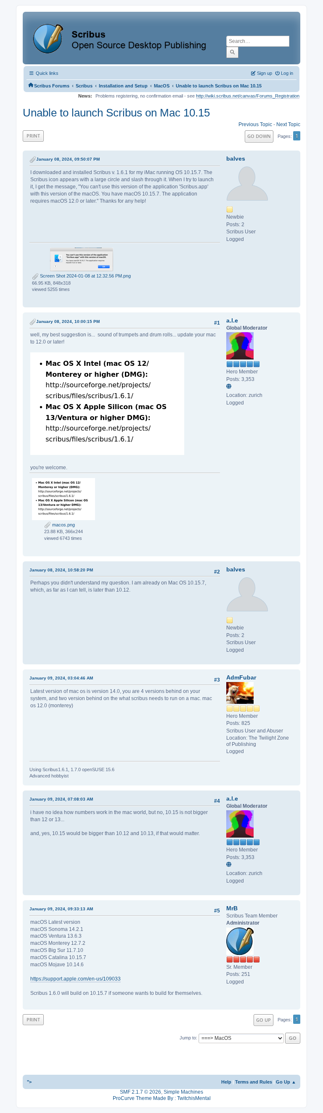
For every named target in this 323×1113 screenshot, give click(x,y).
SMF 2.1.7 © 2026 (140, 1092)
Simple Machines (183, 1092)
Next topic (288, 124)
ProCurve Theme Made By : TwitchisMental (162, 1098)
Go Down (259, 136)
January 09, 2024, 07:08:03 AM (61, 799)
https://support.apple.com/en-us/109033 (75, 979)
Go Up (263, 1020)
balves (235, 158)
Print (33, 135)
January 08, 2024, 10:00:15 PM (68, 321)
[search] (232, 52)
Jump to (188, 1037)
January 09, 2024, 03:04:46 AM (61, 678)
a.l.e (232, 320)
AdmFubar (241, 677)
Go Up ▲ (286, 1081)
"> (29, 1081)
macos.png (63, 524)
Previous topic (255, 124)
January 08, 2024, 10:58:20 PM (61, 570)
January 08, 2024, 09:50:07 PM (68, 159)
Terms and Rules (253, 1081)
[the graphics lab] (230, 387)
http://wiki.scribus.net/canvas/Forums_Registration (247, 95)
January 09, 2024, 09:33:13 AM (61, 909)
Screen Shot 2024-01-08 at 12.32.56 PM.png (85, 275)
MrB (232, 908)
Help (226, 1081)
